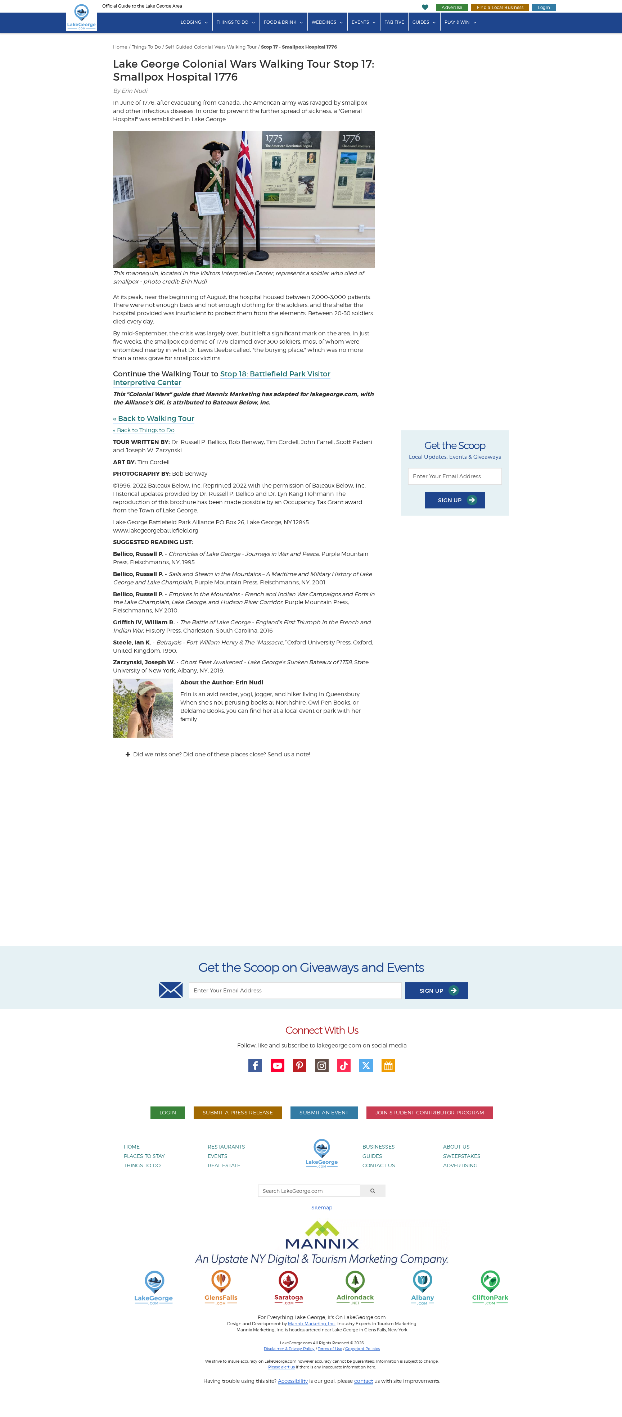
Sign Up (450, 500)
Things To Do (232, 22)
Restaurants (226, 1147)
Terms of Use (330, 1348)
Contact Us (378, 1165)
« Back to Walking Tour (153, 418)
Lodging (191, 22)
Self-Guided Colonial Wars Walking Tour (211, 47)
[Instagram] (322, 1066)
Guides (421, 22)
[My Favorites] (425, 7)
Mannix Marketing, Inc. (311, 1323)
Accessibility (293, 1381)
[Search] (373, 1191)
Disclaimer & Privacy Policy (289, 1348)
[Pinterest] (300, 1066)
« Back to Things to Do (144, 430)
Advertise (452, 7)
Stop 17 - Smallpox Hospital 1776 (299, 47)
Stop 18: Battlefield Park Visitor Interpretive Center (221, 378)
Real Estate (224, 1165)
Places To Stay (144, 1156)
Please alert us (281, 1367)
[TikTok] (344, 1066)
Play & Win (457, 22)
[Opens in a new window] (221, 1287)
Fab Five (394, 22)
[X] (366, 1066)
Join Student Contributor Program (429, 1112)
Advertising (460, 1165)
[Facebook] (255, 1066)
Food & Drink (280, 22)
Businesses (378, 1147)
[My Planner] (388, 1066)
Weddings (324, 22)
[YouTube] (277, 1066)
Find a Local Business (500, 7)
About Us (456, 1147)
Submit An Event (323, 1112)
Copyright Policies (362, 1348)
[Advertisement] (311, 859)
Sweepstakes (462, 1156)
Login (544, 7)
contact (363, 1381)
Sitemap (321, 1207)
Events (360, 22)
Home (120, 47)
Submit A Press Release (238, 1112)
